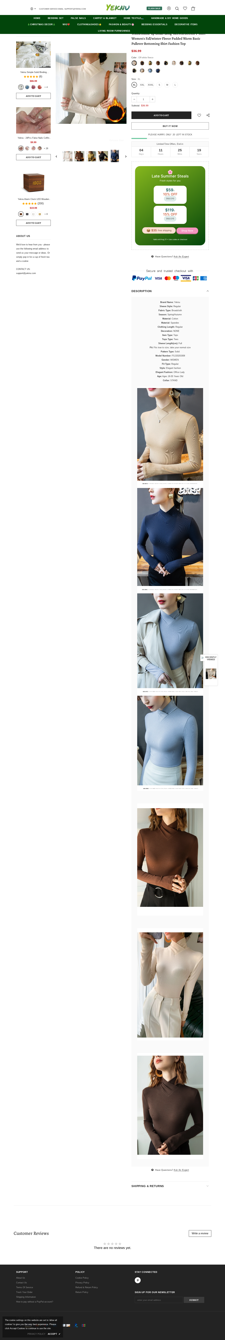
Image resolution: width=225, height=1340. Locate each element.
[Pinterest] (142, 688)
